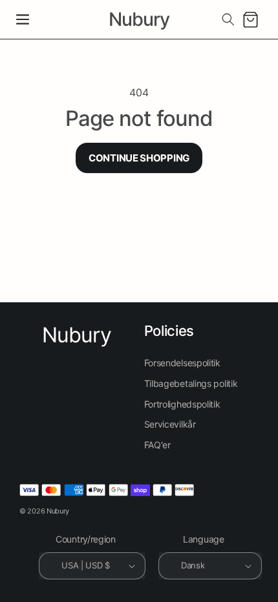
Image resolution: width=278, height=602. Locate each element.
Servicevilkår (170, 424)
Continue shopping (139, 158)
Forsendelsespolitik (182, 362)
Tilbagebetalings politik (191, 383)
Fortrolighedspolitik (182, 404)
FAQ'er (157, 444)
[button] (23, 19)
